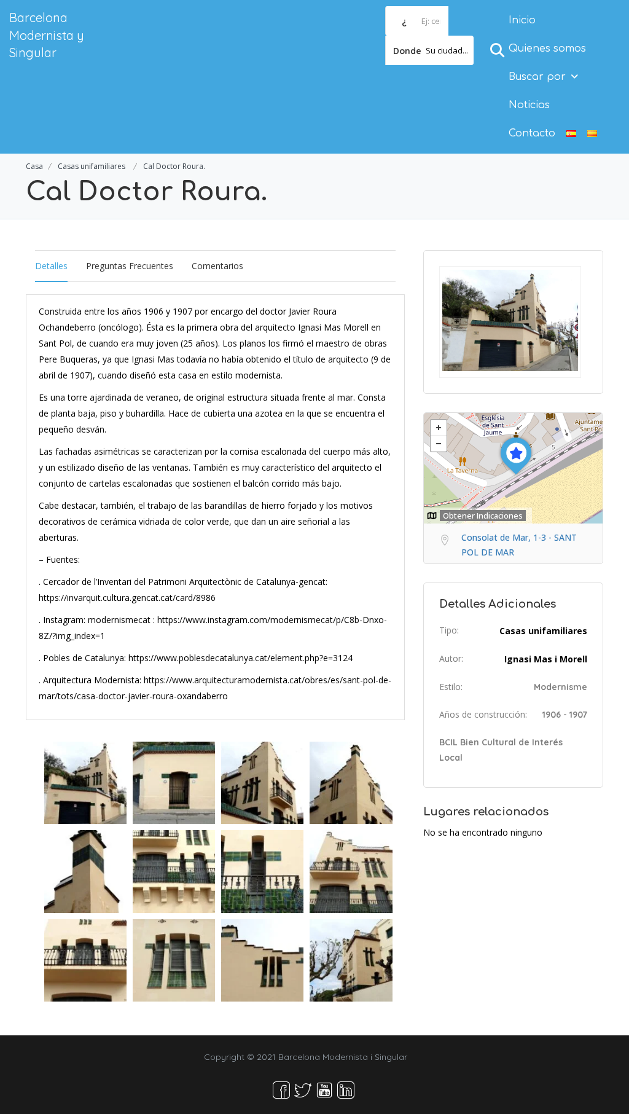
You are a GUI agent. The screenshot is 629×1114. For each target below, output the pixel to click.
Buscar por (537, 76)
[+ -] (513, 468)
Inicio (522, 20)
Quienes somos (547, 48)
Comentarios (217, 266)
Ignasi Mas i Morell (545, 659)
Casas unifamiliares (91, 166)
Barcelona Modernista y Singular (46, 35)
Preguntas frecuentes (129, 266)
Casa (34, 166)
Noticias (529, 105)
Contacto (532, 133)
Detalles (51, 266)
